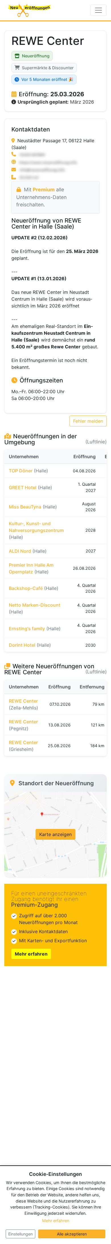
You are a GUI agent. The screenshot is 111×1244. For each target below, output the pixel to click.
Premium (44, 189)
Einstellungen (20, 1234)
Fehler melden (88, 421)
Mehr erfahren (31, 954)
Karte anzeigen (55, 834)
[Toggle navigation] (98, 10)
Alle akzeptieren (72, 1234)
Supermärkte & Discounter (48, 67)
